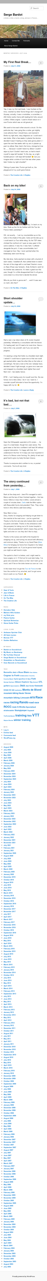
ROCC (7, 707)
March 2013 (8, 1007)
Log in (6, 730)
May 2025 (7, 768)
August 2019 (8, 882)
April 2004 (7, 1243)
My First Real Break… (17, 62)
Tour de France (30, 568)
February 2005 (9, 1219)
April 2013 (7, 1004)
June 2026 (7, 752)
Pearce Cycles (9, 618)
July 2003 (7, 1266)
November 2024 (10, 776)
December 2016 (9, 925)
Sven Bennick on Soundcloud (15, 663)
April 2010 (7, 1065)
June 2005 (7, 1208)
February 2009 (9, 1102)
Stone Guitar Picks (11, 623)
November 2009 (10, 1078)
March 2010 (8, 1068)
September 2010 (10, 1054)
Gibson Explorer (22, 682)
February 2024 (9, 789)
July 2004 (7, 1235)
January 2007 (9, 1168)
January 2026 (9, 765)
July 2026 (7, 749)
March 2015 (8, 964)
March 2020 (8, 869)
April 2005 (7, 1213)
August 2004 (8, 1232)
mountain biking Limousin (17, 697)
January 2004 (9, 1251)
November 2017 (10, 911)
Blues (26, 672)
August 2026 (8, 747)
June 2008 (7, 1123)
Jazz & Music (9, 593)
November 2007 (10, 1142)
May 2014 (7, 983)
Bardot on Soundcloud (12, 649)
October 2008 (9, 1113)
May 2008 (7, 1126)
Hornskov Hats (9, 610)
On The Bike (14, 288)
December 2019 (9, 877)
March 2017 (8, 919)
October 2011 (9, 1031)
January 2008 (9, 1137)
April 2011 (7, 1041)
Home (6, 41)
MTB (32, 697)
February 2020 (9, 871)
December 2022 (9, 818)
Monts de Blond (31, 689)
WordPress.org (9, 738)
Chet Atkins (33, 672)
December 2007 (9, 1139)
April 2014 (7, 985)
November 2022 (10, 821)
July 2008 (7, 1121)
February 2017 (9, 922)
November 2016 (10, 927)
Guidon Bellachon (11, 640)
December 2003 (9, 1253)
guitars (7, 685)
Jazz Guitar (30, 686)
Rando (23, 702)
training (21, 715)
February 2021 (9, 848)
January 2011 (9, 1044)
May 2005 (7, 1211)
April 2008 (7, 1129)
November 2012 (10, 1015)
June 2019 (7, 887)
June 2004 (7, 1237)
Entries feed (8, 732)
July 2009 (7, 1089)
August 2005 (8, 1205)
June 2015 (7, 959)
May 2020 (7, 864)
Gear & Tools (9, 590)
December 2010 (9, 1046)
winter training (22, 720)
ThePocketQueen (9, 716)
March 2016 (8, 946)
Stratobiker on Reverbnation (14, 660)
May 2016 (7, 940)
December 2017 (9, 909)
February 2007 (9, 1166)
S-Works (21, 706)
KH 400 (11, 690)
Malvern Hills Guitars (12, 612)
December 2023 (9, 795)
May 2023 (7, 805)
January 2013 (9, 1012)
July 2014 (7, 977)
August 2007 (8, 1150)
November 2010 (10, 1049)
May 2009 (7, 1094)
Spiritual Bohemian (11, 620)
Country (32, 676)
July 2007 (7, 1152)
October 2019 (9, 879)
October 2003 (9, 1258)
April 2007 (7, 1160)
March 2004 (8, 1245)
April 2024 (7, 787)
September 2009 (10, 1083)
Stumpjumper (21, 710)
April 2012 (7, 1020)
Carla (24, 502)
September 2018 (10, 903)
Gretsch (35, 682)
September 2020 (10, 853)
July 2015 (7, 956)
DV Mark (28, 679)
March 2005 (8, 1216)
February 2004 (9, 1248)
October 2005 (9, 1200)
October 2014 (9, 975)
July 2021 (7, 845)
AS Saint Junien (10, 635)
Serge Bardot (13, 14)
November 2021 (10, 842)
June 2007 (7, 1155)
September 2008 (10, 1115)
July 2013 (7, 996)
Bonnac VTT (8, 637)
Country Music (8, 679)
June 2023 (7, 803)
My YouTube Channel (12, 655)
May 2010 (7, 1062)
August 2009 (8, 1086)
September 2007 (10, 1147)
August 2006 (8, 1182)
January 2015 (9, 970)
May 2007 (7, 1158)
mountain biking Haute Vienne (17, 693)
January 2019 (9, 895)
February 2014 (9, 991)
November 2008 (10, 1110)
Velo (29, 715)
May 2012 (7, 1017)
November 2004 (10, 1227)
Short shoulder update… (13, 300)
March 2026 (8, 760)
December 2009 (9, 1076)
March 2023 (8, 810)
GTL (40, 681)
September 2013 (10, 993)
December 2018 (9, 898)
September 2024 (10, 779)
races (7, 702)
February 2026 (9, 763)
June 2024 (7, 784)
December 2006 (9, 1171)
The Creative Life (16, 175)
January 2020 (9, 874)
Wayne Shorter (8, 720)
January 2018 (9, 906)
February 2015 (9, 967)
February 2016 (9, 948)
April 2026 (7, 758)
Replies (27, 175)
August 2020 (8, 856)
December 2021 (9, 840)
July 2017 (7, 914)
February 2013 (9, 1009)
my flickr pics (9, 615)
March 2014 (8, 988)
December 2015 (9, 951)
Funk (33, 678)
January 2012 (9, 1025)
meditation (18, 690)
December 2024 (9, 773)
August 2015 (8, 954)
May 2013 (7, 1001)
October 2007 (9, 1144)
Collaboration (24, 676)
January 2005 (9, 1221)
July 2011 (7, 1036)
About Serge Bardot (11, 46)
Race (39, 697)
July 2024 (7, 781)
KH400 (6, 690)
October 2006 (9, 1176)
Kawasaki (39, 685)
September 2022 (10, 824)
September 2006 (10, 1179)
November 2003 (10, 1256)
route (14, 707)
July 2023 (7, 800)
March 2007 (8, 1163)
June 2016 (7, 938)
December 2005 (9, 1195)
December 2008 (9, 1107)
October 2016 (9, 930)
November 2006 (10, 1174)
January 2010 (9, 1073)
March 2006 (8, 1190)
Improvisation (14, 686)
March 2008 (8, 1131)
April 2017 (7, 916)
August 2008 (8, 1118)
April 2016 (7, 943)
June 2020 (7, 861)
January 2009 (9, 1105)
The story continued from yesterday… (16, 483)
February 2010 (9, 1070)
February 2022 (9, 834)
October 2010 (9, 1052)
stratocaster (9, 710)
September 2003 (10, 1261)
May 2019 (7, 890)
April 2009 (7, 1097)
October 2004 (9, 1229)
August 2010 (8, 1057)
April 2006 (7, 1187)
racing (14, 702)
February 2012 (9, 1023)
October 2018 (9, 901)
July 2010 (7, 1060)
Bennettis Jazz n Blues (13, 672)
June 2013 (7, 999)
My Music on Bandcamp (13, 652)
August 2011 (8, 1033)
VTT (35, 715)
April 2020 (7, 866)
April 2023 (7, 808)
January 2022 (9, 837)
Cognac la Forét (11, 675)
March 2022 (8, 832)
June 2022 (7, 826)
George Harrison (9, 682)
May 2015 (7, 962)
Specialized (31, 707)
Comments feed (10, 735)
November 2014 (10, 972)
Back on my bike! (15, 185)
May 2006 (7, 1184)
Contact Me (16, 41)
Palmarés (26, 41)
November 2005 (10, 1198)
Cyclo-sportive (19, 679)
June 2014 (7, 980)
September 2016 (10, 932)
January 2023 (9, 816)
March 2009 (8, 1099)
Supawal (30, 710)
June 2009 (7, 1092)
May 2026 (7, 755)
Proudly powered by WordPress (23, 1276)
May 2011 (7, 1038)
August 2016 (8, 935)
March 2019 (8, 893)
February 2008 (9, 1134)
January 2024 (9, 792)
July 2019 (7, 885)
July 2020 (7, 858)
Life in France (9, 595)
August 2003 (8, 1264)
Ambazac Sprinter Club (13, 632)
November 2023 (10, 797)
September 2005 (10, 1203)
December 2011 (9, 1028)
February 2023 (9, 813)
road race (34, 702)
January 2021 (9, 850)
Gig (31, 682)
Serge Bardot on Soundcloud (15, 657)
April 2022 (7, 829)
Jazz (22, 685)
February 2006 (9, 1192)
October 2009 (9, 1081)
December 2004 (9, 1224)
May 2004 (7, 1240)
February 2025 (9, 771)
